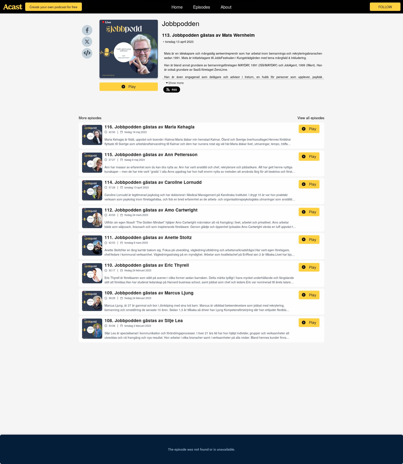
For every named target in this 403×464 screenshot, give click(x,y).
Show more (176, 83)
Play (132, 86)
